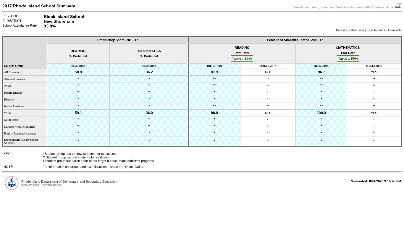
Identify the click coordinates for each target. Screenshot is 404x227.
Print (391, 7)
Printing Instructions (350, 30)
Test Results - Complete (384, 30)
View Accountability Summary (313, 7)
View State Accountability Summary (360, 7)
